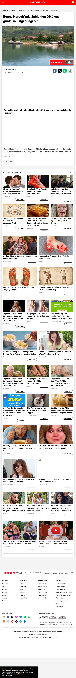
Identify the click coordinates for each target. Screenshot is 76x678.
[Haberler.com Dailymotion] (24, 621)
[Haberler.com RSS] (4, 621)
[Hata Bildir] (34, 637)
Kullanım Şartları (61, 584)
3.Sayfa (4, 598)
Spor (3, 586)
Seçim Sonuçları (43, 589)
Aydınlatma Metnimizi (17, 674)
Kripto (4, 595)
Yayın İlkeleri (72, 573)
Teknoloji (23, 586)
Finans (22, 589)
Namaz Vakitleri (42, 586)
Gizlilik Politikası (60, 586)
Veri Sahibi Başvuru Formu (64, 595)
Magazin (5, 589)
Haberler (5, 580)
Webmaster (59, 598)
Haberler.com (42, 580)
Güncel (13, 10)
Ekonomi (5, 584)
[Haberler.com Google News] (4, 617)
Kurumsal (59, 580)
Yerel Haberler (24, 598)
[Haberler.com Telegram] (20, 621)
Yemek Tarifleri (42, 598)
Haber (31, 634)
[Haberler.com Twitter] (12, 617)
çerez (3, 670)
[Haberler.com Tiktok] (16, 621)
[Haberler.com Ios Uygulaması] (43, 617)
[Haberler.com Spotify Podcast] (28, 617)
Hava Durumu (42, 584)
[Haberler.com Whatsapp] (24, 617)
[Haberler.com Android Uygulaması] (53, 617)
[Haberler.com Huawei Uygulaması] (62, 617)
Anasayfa (5, 10)
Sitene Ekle (59, 606)
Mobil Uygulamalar (61, 601)
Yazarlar (22, 595)
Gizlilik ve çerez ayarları (24, 637)
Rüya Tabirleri (42, 595)
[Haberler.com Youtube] (12, 621)
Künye (66, 573)
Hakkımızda (48, 573)
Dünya (4, 601)
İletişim (61, 573)
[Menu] (3, 2)
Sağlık (22, 584)
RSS (57, 603)
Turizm (22, 592)
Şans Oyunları (42, 592)
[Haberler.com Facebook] (8, 617)
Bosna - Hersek (9, 161)
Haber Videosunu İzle (57, 62)
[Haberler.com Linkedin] (20, 617)
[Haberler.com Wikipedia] (8, 621)
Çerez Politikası (60, 589)
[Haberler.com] (12, 573)
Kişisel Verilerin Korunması (64, 592)
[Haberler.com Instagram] (16, 617)
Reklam (55, 573)
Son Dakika (5, 592)
